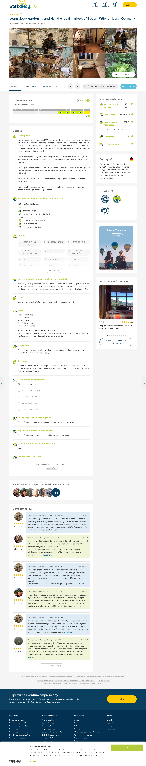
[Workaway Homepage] (23, 4)
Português (111, 729)
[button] (107, 335)
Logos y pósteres (48, 729)
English (109, 720)
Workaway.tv (47, 726)
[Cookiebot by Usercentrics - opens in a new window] (15, 761)
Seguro (77, 729)
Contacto (129, 86)
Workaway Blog (48, 720)
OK (127, 747)
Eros (60, 515)
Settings (33, 761)
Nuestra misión (47, 741)
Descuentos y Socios (17, 738)
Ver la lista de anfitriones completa (116, 342)
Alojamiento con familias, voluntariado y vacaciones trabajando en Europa (100, 676)
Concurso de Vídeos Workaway (53, 732)
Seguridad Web (51, 468)
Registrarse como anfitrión (19, 732)
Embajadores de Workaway (52, 735)
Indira (61, 566)
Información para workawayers (21, 726)
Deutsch (110, 723)
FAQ (76, 726)
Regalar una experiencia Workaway (22, 735)
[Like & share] (77, 86)
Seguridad (78, 723)
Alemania (15, 23)
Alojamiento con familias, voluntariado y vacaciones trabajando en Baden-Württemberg (65, 680)
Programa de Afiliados (50, 738)
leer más (116, 235)
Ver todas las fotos (125, 74)
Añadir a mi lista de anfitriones (101, 86)
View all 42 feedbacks (51, 666)
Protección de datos (82, 738)
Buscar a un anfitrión (16, 720)
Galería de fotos (48, 723)
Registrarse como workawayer (20, 729)
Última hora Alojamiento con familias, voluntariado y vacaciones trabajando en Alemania (73, 683)
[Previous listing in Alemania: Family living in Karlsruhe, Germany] (2, 383)
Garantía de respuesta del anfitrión (87, 732)
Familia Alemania (103, 680)
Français (110, 726)
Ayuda (76, 720)
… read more (47, 555)
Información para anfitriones (19, 723)
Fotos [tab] (26, 86)
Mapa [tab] (34, 86)
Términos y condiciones (83, 735)
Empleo (77, 741)
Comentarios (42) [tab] (48, 86)
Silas (60, 618)
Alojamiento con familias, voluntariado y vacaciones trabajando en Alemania (47, 676)
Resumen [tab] (15, 86)
